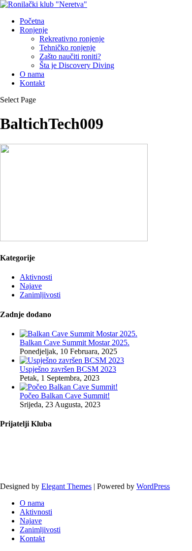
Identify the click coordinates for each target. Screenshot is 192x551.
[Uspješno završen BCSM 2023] (72, 360)
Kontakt (32, 83)
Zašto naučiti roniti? (70, 56)
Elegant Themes (66, 486)
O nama (32, 74)
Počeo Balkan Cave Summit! (65, 395)
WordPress (153, 486)
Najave (31, 286)
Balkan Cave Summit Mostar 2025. (74, 342)
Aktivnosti (36, 277)
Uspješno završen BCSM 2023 (68, 369)
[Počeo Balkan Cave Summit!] (69, 387)
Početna (32, 21)
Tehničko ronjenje (67, 47)
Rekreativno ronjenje (71, 38)
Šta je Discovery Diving (76, 65)
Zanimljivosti (40, 295)
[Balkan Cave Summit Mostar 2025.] (78, 333)
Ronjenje (34, 30)
